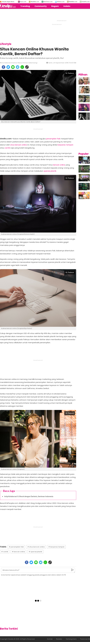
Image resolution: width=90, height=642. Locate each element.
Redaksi (59, 639)
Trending (25, 6)
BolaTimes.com (48, 1)
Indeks (66, 6)
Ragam (55, 6)
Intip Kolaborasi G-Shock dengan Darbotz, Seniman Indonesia (28, 496)
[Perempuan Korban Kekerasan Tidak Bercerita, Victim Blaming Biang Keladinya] (84, 116)
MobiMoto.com (73, 1)
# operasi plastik (35, 552)
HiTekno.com (60, 1)
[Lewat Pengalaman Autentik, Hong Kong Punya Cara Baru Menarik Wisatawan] (84, 186)
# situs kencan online (36, 547)
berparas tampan (65, 145)
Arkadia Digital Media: (8, 1)
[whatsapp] (22, 67)
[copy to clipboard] (27, 67)
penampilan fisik (53, 138)
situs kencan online (18, 145)
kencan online (59, 165)
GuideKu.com (86, 1)
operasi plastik (50, 171)
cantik (7, 148)
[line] (13, 67)
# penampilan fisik (16, 547)
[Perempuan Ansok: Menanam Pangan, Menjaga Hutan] (84, 169)
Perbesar (71, 73)
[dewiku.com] (8, 6)
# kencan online (18, 552)
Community (41, 6)
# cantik (4, 552)
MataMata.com (35, 1)
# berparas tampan (56, 547)
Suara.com (23, 1)
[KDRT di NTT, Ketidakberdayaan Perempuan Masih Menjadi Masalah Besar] (84, 107)
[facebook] (3, 67)
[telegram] (17, 67)
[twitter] (8, 67)
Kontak (49, 639)
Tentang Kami (71, 639)
